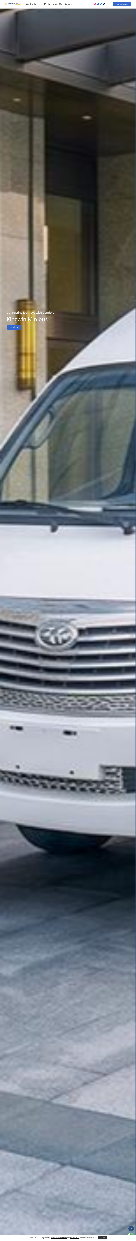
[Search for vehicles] (109, 4)
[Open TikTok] (104, 4)
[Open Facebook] (101, 4)
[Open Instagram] (95, 4)
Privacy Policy (75, 1238)
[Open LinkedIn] (98, 4)
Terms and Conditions (59, 1238)
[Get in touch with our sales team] (131, 1228)
